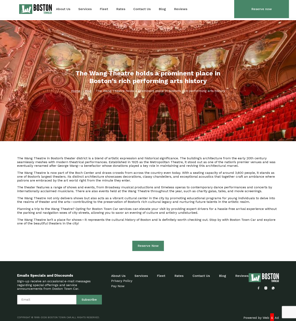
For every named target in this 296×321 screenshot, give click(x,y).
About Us (63, 9)
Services (85, 9)
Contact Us (142, 9)
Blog (162, 9)
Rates (120, 9)
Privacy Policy (121, 281)
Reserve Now (148, 246)
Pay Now (117, 286)
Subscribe (89, 299)
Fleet (104, 9)
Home (75, 91)
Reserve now (261, 9)
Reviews (180, 9)
